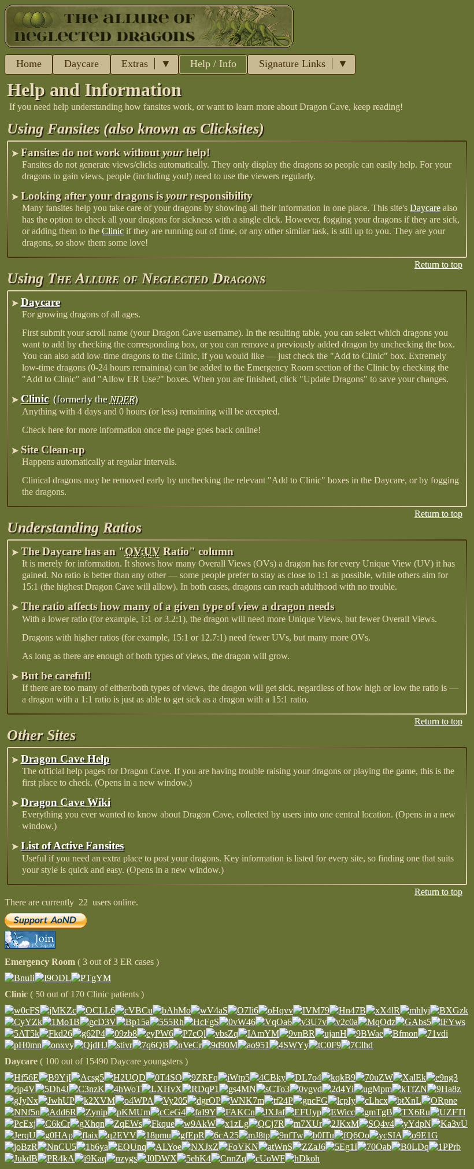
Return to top (438, 264)
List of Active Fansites (72, 845)
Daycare (81, 63)
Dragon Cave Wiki (65, 802)
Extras (134, 63)
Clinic (113, 231)
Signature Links (292, 63)
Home (29, 63)
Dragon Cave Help (65, 759)
